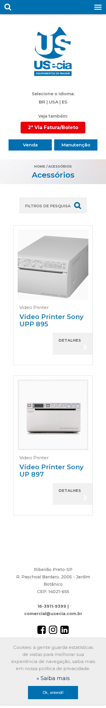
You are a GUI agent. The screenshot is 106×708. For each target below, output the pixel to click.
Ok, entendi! (53, 692)
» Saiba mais (53, 678)
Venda (30, 145)
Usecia (53, 51)
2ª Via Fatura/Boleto (53, 127)
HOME (39, 166)
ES (64, 102)
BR (42, 102)
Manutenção (76, 145)
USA (53, 102)
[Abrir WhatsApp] (91, 693)
